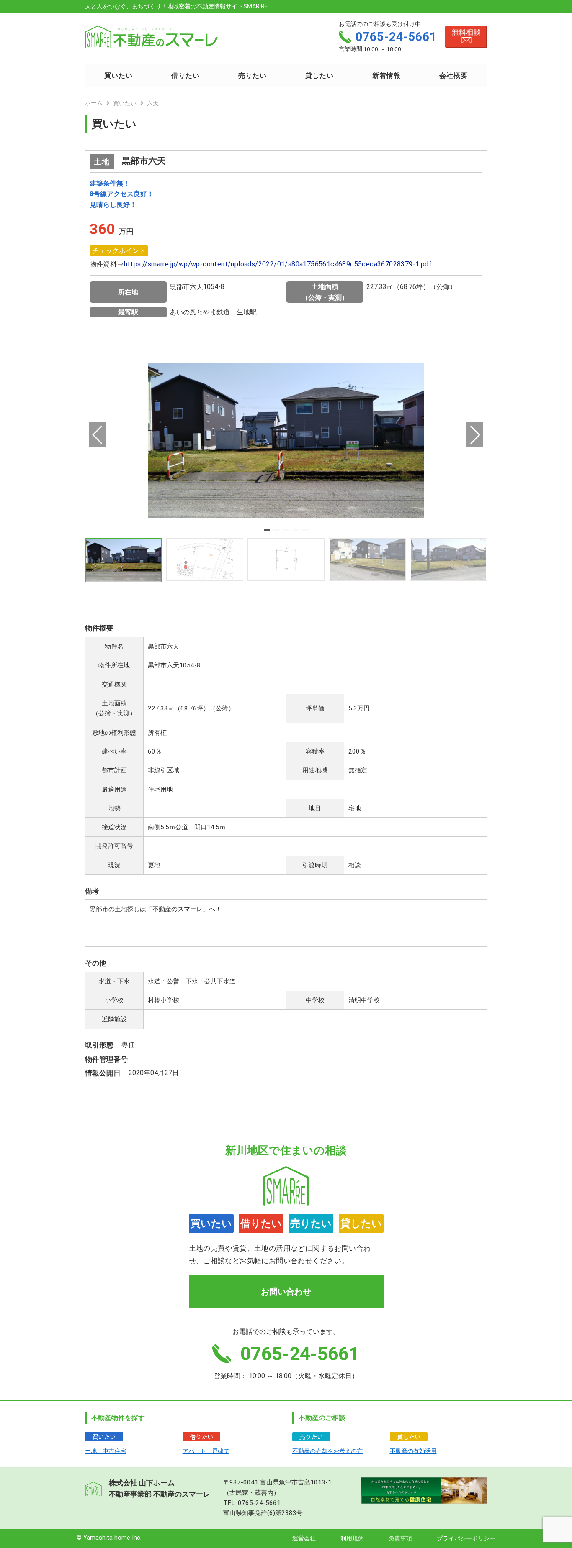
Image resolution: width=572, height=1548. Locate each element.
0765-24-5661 (259, 1503)
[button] (267, 530)
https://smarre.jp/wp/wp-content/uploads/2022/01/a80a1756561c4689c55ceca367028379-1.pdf (278, 264)
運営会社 (304, 1538)
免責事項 (400, 1538)
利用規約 (352, 1538)
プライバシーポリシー (466, 1538)
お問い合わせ (286, 1292)
